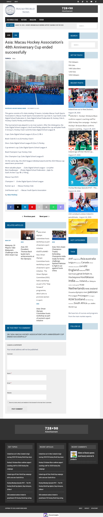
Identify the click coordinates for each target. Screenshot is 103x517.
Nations (24, 20)
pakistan (93, 292)
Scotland (80, 299)
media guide (75, 285)
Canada (85, 262)
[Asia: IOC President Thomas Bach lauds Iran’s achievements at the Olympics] (28, 238)
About (16, 1)
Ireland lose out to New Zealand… (81, 109)
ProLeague (83, 295)
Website (9, 393)
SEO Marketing (89, 300)
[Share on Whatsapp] (53, 207)
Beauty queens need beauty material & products (82, 456)
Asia (13, 58)
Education (76, 266)
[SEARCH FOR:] (87, 26)
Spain (89, 303)
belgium (72, 262)
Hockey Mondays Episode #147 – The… (83, 188)
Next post (43, 216)
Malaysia (93, 281)
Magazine (33, 20)
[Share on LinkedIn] (25, 207)
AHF (70, 258)
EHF (81, 266)
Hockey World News (19, 108)
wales (93, 303)
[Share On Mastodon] (60, 207)
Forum (41, 20)
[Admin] (74, 456)
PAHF (85, 292)
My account (94, 508)
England (73, 270)
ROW (71, 299)
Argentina (76, 259)
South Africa (80, 303)
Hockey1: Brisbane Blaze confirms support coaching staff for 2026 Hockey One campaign (19, 465)
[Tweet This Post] (17, 207)
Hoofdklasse (87, 277)
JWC (88, 281)
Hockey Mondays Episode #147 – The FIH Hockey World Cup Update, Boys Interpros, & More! (19, 486)
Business (78, 263)
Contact (9, 1)
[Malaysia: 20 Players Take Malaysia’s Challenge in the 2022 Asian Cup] (12, 237)
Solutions (70, 303)
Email (9, 383)
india (71, 281)
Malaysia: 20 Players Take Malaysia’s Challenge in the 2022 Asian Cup (11, 250)
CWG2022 (70, 266)
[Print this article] (46, 207)
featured (82, 270)
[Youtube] (91, 1)
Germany (72, 273)
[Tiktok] (83, 1)
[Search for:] (83, 44)
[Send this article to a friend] (39, 207)
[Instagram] (78, 1)
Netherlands (76, 288)
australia (91, 258)
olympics (79, 292)
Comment (10, 354)
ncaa (81, 284)
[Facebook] (96, 1)
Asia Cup (8, 240)
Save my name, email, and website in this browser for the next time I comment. (30, 402)
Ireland (83, 280)
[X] (87, 1)
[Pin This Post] (32, 207)
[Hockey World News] (20, 10)
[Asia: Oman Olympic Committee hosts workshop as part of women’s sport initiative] (43, 300)
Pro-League (72, 296)
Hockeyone (74, 277)
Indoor (77, 281)
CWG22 (91, 263)
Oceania (71, 292)
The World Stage (12, 20)
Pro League (91, 296)
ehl (85, 266)
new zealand (91, 288)
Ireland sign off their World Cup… (81, 152)
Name (9, 373)
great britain (83, 273)
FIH (87, 270)
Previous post (29, 216)
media (70, 285)
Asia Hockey (12, 194)
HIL (91, 274)
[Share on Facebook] (10, 207)
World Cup (72, 307)
